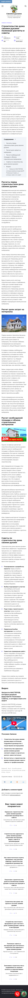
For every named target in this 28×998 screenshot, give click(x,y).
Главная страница (7, 22)
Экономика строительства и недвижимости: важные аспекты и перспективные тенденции (14, 968)
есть (10, 768)
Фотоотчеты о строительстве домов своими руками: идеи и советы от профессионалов (14, 760)
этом (8, 772)
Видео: (8, 166)
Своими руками (14, 14)
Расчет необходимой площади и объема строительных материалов (12, 157)
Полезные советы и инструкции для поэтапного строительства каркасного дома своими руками (14, 946)
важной (4, 768)
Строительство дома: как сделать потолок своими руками (14, 903)
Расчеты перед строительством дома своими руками (14, 145)
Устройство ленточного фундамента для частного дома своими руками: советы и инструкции (14, 924)
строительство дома (19, 770)
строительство (6, 770)
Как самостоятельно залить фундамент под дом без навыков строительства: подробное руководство (14, 860)
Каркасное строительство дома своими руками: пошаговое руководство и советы (14, 814)
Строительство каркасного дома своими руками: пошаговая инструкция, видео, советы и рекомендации (14, 837)
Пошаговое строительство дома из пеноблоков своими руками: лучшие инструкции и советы (14, 882)
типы (3, 772)
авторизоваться (15, 795)
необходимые (17, 768)
